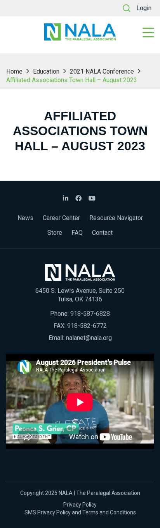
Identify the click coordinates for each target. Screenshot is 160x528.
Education (46, 71)
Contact (102, 232)
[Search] (126, 8)
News (25, 218)
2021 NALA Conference (102, 71)
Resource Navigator (116, 218)
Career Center (61, 218)
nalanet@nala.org (89, 337)
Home (14, 71)
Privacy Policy (80, 505)
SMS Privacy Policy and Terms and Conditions (80, 512)
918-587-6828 (90, 313)
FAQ (77, 232)
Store (54, 232)
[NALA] (80, 31)
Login (143, 8)
